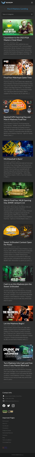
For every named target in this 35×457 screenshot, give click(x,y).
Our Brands (6, 425)
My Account (6, 421)
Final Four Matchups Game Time (18, 77)
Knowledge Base (7, 442)
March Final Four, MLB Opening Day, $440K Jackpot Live (17, 201)
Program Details (7, 430)
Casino (18, 205)
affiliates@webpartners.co (12, 401)
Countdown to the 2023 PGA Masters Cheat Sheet (16, 38)
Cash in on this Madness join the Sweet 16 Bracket (18, 285)
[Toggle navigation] (32, 2)
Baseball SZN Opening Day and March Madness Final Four (17, 118)
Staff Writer (12, 42)
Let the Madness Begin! (14, 323)
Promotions (5, 428)
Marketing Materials (8, 433)
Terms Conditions (7, 440)
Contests (5, 435)
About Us (5, 423)
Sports (17, 42)
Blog (4, 437)
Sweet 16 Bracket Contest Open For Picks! (18, 243)
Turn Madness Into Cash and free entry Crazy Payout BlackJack (18, 364)
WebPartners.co (19, 454)
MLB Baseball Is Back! (13, 159)
